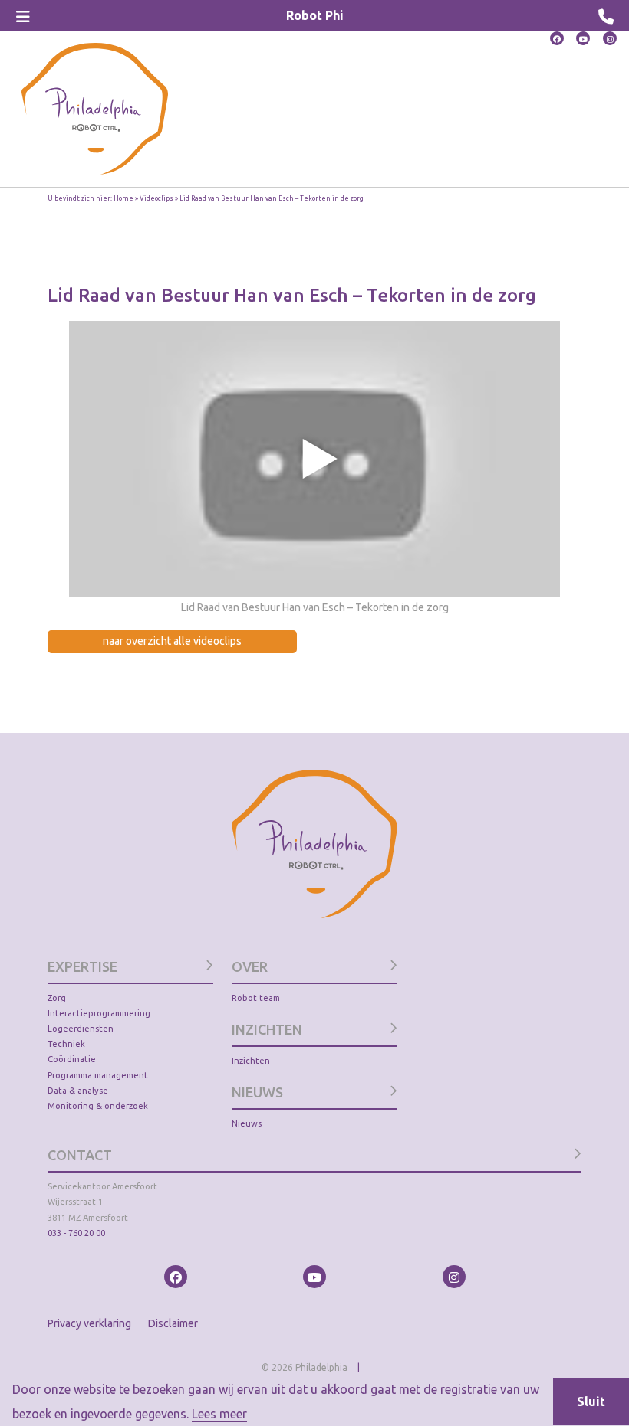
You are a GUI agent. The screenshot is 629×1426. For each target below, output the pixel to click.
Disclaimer (173, 1323)
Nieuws (247, 1123)
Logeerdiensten (81, 1028)
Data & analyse (78, 1090)
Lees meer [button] (219, 1414)
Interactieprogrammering (99, 1013)
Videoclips (156, 198)
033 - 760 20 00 (76, 1233)
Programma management (98, 1075)
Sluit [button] (591, 1401)
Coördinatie (72, 1059)
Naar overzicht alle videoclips (172, 641)
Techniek (66, 1043)
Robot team (256, 997)
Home (123, 198)
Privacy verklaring (89, 1323)
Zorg (57, 997)
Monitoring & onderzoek (98, 1105)
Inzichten (251, 1060)
